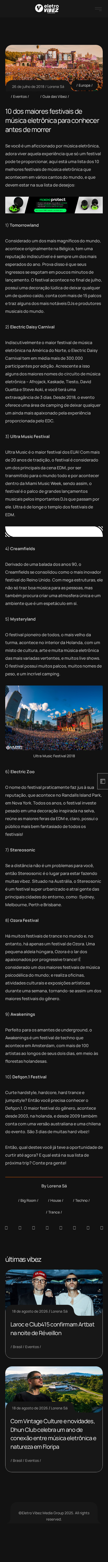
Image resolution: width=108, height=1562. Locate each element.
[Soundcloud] (6, 1228)
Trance (54, 1212)
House (55, 1200)
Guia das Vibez (54, 96)
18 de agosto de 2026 (30, 1311)
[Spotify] (19, 1228)
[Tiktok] (74, 1228)
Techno (81, 1200)
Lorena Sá (55, 86)
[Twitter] (88, 1228)
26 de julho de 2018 (28, 86)
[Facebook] (33, 1228)
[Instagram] (60, 1228)
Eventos (20, 96)
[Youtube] (101, 1228)
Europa (84, 85)
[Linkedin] (47, 1228)
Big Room (28, 1200)
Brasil (17, 1346)
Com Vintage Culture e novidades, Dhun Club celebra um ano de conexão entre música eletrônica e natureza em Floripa (53, 1433)
